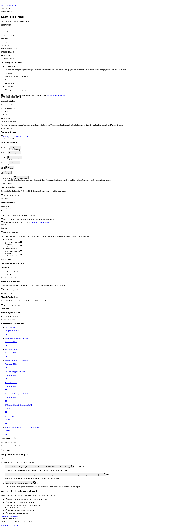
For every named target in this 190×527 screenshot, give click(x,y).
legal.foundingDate (16, 158)
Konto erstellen (12, 5)
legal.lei (8, 173)
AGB (17, 525)
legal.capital (15, 163)
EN (4, 3)
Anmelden (4, 5)
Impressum (4, 525)
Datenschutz (11, 525)
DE (2, 3)
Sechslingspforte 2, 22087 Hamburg (14, 137)
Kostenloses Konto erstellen (56, 95)
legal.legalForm (15, 153)
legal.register (17, 148)
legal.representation (22, 178)
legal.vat (11, 168)
